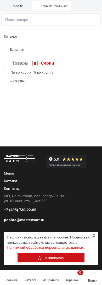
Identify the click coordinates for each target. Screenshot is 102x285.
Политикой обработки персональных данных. (46, 247)
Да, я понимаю (51, 258)
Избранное (51, 280)
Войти (92, 280)
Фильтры (17, 81)
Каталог (30, 280)
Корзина (72, 276)
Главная (11, 280)
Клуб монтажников (54, 6)
